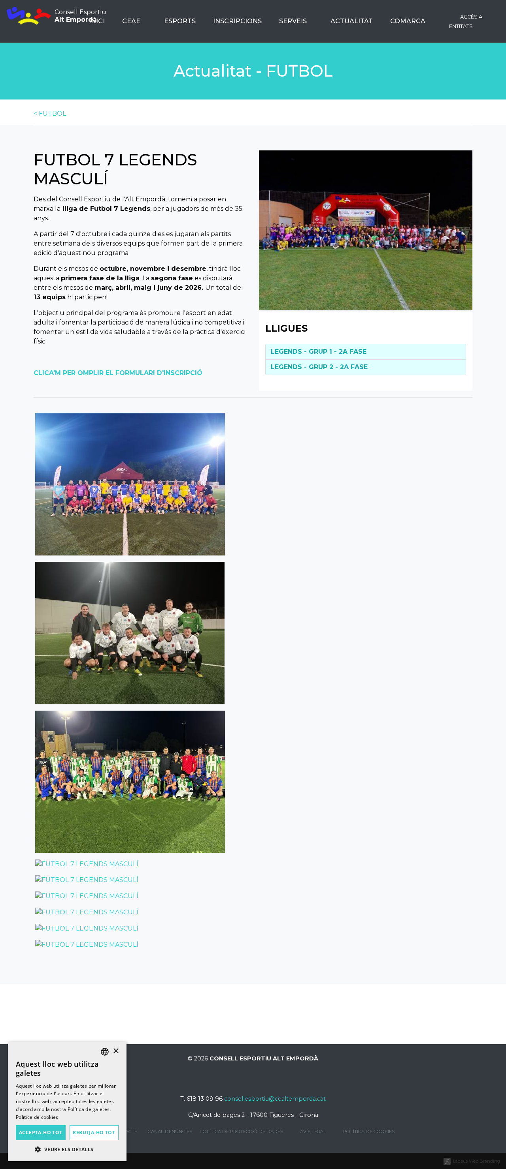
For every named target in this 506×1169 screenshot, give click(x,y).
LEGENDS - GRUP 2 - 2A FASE (319, 367)
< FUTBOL (50, 113)
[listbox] (105, 1052)
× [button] (116, 1051)
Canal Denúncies (170, 1131)
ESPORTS (180, 21)
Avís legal (313, 1131)
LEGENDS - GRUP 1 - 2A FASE (318, 351)
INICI (97, 21)
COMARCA (408, 21)
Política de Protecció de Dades (241, 1131)
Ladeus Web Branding (476, 1161)
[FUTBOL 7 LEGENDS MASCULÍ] (365, 230)
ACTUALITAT (351, 21)
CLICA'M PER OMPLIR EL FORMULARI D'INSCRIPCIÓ (118, 373)
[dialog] (67, 1101)
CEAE (132, 21)
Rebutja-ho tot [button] (94, 1132)
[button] (67, 1149)
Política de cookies (369, 1131)
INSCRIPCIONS (237, 21)
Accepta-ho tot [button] (40, 1132)
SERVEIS (293, 21)
